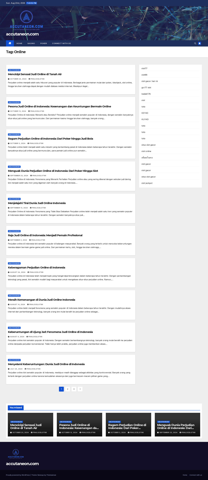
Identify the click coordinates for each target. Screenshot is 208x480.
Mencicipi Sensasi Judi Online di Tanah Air (35, 74)
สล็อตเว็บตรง (147, 157)
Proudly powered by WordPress (18, 475)
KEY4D (145, 113)
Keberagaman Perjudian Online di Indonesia (36, 267)
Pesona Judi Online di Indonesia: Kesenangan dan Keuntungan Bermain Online (59, 106)
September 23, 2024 (19, 175)
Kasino (31, 43)
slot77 (144, 68)
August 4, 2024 (17, 337)
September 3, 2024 (19, 240)
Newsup (41, 475)
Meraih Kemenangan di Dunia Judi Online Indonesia (41, 299)
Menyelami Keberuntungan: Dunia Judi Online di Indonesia (46, 364)
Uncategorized (14, 70)
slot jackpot (147, 183)
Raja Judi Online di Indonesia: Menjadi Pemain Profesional (45, 235)
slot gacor (146, 164)
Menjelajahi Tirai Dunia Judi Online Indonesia (37, 203)
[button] (195, 43)
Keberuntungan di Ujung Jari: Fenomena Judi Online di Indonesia (50, 332)
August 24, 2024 (18, 272)
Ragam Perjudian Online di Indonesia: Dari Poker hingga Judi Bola (50, 138)
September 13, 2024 (19, 208)
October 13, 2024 (18, 111)
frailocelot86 (38, 79)
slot (143, 100)
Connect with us (61, 43)
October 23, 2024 (18, 79)
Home (19, 43)
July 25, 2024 (16, 369)
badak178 (146, 94)
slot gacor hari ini (150, 81)
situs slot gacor (149, 145)
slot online (146, 151)
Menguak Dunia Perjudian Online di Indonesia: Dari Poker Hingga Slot (53, 171)
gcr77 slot (146, 87)
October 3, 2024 (18, 143)
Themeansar (51, 475)
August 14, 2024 (18, 304)
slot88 (144, 75)
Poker (43, 43)
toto (143, 106)
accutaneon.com (22, 34)
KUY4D (145, 119)
